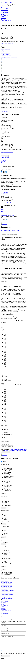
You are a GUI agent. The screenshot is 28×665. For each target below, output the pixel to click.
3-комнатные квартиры (6, 585)
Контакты (3, 18)
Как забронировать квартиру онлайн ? (10, 230)
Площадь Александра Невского (9, 57)
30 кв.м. (3, 50)
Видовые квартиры (5, 591)
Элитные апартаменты (6, 598)
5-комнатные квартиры (6, 587)
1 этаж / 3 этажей (5, 54)
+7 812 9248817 (4, 8)
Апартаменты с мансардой (7, 590)
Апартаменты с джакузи (7, 594)
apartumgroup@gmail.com (7, 202)
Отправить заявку (5, 452)
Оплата (2, 16)
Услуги (2, 14)
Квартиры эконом (5, 595)
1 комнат (3, 51)
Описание (3, 160)
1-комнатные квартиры (6, 582)
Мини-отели (4, 589)
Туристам (3, 19)
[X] (3, 172)
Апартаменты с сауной (6, 593)
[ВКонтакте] (1, 172)
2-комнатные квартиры (6, 583)
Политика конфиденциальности (9, 213)
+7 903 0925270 (4, 10)
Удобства (3, 161)
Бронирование (4, 15)
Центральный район (6, 55)
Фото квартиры (5, 158)
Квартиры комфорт (5, 597)
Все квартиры (4, 12)
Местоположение (5, 162)
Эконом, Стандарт (5, 49)
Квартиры (3, 602)
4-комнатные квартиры (6, 586)
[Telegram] (6, 172)
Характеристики (5, 157)
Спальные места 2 (5, 53)
